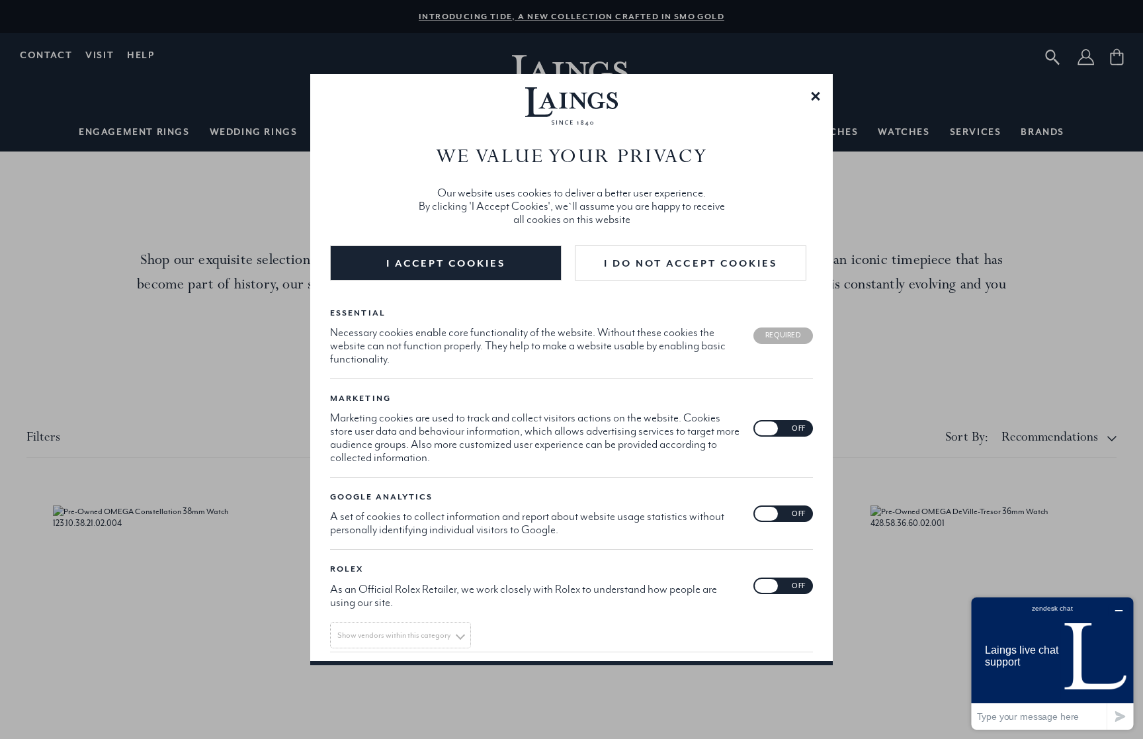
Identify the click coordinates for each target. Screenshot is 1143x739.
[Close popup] (815, 95)
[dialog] (571, 370)
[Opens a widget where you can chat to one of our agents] (1052, 663)
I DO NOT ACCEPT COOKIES (690, 263)
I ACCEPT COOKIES (446, 263)
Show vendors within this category (393, 635)
